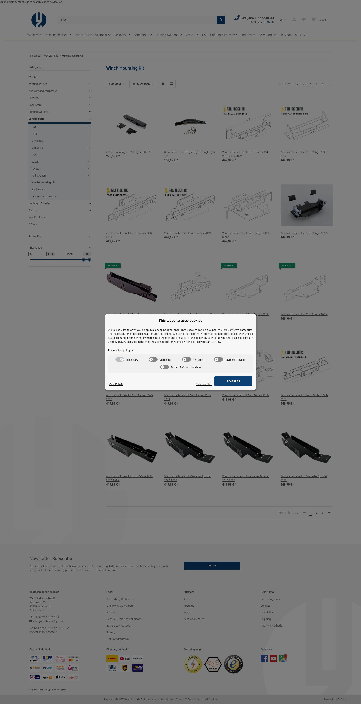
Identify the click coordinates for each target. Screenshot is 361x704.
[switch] (119, 359)
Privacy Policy (116, 350)
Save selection (204, 384)
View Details (116, 384)
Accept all (233, 381)
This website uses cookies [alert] (180, 320)
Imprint (130, 350)
